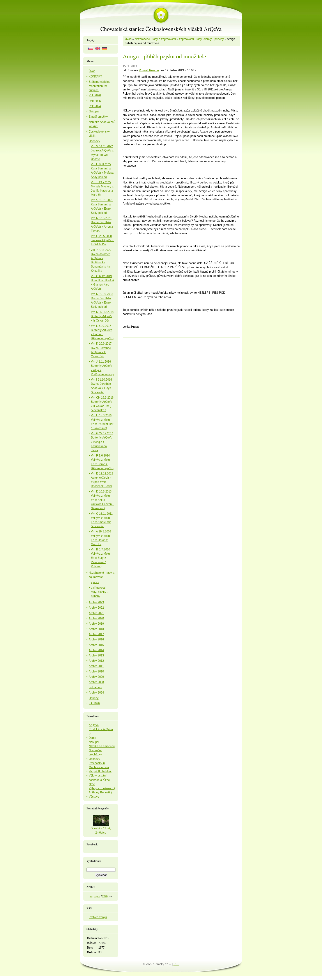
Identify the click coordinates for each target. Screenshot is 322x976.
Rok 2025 (95, 100)
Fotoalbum (95, 687)
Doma (92, 737)
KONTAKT (95, 76)
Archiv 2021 (96, 613)
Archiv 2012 (96, 660)
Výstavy (94, 796)
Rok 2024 (95, 106)
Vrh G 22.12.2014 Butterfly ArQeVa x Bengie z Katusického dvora (102, 442)
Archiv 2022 (96, 607)
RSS (176, 964)
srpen (97, 896)
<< (91, 896)
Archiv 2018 (96, 629)
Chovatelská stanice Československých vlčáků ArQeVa (160, 28)
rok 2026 (94, 703)
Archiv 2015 (96, 645)
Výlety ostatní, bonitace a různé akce (99, 779)
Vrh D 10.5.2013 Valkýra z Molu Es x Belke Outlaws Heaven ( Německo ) (102, 500)
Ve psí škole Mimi (100, 771)
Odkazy (94, 698)
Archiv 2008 (96, 682)
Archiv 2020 (96, 618)
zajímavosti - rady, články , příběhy (201, 39)
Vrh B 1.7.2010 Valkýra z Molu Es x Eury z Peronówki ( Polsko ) (100, 558)
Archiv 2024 (96, 692)
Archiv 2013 (96, 655)
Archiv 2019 (96, 623)
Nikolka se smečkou (102, 746)
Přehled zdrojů (98, 917)
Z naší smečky (98, 116)
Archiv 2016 (96, 639)
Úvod (128, 39)
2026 (105, 896)
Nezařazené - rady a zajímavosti (156, 39)
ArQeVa (94, 725)
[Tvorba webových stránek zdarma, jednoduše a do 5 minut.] (170, 964)
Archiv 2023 (96, 602)
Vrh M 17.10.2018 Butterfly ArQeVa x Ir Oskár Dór (102, 316)
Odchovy (94, 141)
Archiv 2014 (96, 650)
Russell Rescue (149, 70)
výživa (95, 582)
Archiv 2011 (96, 666)
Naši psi (94, 111)
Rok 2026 (95, 95)
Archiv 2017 (96, 634)
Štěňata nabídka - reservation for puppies (100, 86)
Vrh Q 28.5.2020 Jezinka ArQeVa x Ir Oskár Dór (102, 240)
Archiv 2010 (96, 671)
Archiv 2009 (96, 676)
